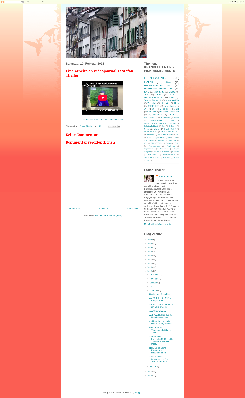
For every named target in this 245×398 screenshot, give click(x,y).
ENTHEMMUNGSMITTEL (158, 88)
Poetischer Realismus (169, 112)
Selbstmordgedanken (155, 137)
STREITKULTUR (169, 155)
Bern (169, 82)
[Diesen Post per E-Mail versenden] (109, 126)
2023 (149, 251)
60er (154, 109)
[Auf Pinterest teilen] (119, 126)
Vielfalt (172, 97)
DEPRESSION (156, 143)
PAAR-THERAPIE (165, 135)
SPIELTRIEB (153, 106)
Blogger (138, 393)
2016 (149, 375)
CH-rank (172, 126)
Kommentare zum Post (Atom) (108, 215)
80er (159, 95)
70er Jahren (149, 140)
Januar (153, 367)
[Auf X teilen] (114, 126)
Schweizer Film (172, 100)
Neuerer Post (74, 209)
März (152, 287)
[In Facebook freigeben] (116, 126)
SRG (177, 135)
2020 (149, 263)
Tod (148, 160)
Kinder (176, 117)
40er (175, 137)
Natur (176, 103)
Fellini (177, 143)
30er (146, 109)
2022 (149, 255)
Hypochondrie (149, 149)
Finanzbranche (154, 146)
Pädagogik (157, 100)
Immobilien (164, 149)
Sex (163, 126)
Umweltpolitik (170, 106)
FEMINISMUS (170, 129)
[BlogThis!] (111, 126)
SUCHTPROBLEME (151, 157)
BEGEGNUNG (155, 78)
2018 (149, 271)
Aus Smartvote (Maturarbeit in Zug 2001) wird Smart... (158, 359)
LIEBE (172, 91)
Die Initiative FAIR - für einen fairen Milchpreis (102, 119)
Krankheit (151, 112)
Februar (153, 291)
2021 (149, 259)
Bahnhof (161, 140)
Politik (148, 82)
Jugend (156, 152)
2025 (149, 243)
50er (146, 100)
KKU (146, 91)
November (155, 279)
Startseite (103, 209)
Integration (165, 103)
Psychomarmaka (155, 115)
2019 (149, 267)
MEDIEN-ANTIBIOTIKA (157, 85)
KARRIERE (165, 117)
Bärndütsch (172, 140)
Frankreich (171, 146)
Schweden (166, 157)
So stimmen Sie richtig (159, 294)
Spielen (176, 157)
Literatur (150, 135)
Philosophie (152, 155)
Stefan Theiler (165, 177)
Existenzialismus (150, 117)
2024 (149, 247)
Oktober (153, 283)
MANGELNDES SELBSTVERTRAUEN (160, 123)
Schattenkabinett (151, 126)
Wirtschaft (152, 103)
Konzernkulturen (155, 120)
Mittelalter (165, 152)
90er (172, 95)
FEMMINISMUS (150, 132)
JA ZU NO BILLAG (157, 311)
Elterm (156, 129)
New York (175, 152)
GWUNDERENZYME (154, 97)
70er (146, 95)
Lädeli (172, 120)
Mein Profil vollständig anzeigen (158, 224)
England (169, 143)
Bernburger (165, 109)
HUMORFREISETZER (170, 132)
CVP (146, 143)
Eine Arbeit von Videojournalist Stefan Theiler (160, 330)
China (146, 129)
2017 (149, 372)
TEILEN (172, 115)
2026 (149, 240)
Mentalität (159, 91)
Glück (176, 109)
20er (169, 137)
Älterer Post (132, 209)
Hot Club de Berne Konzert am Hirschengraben (157, 350)
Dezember (155, 275)
